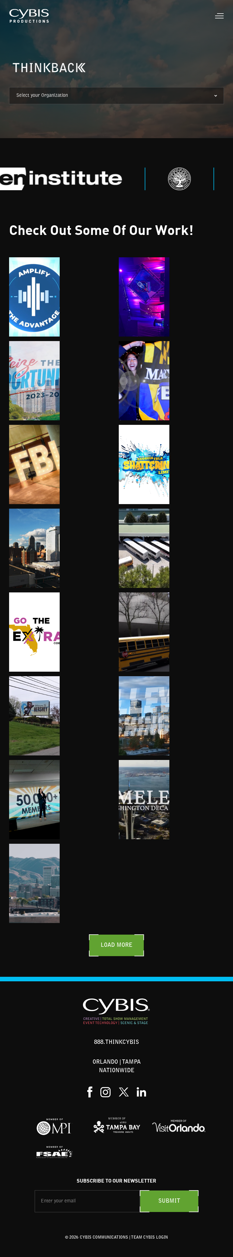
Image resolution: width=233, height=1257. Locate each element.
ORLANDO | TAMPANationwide (117, 1066)
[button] (218, 16)
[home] (29, 16)
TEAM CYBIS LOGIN (149, 1238)
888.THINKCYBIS (116, 1042)
